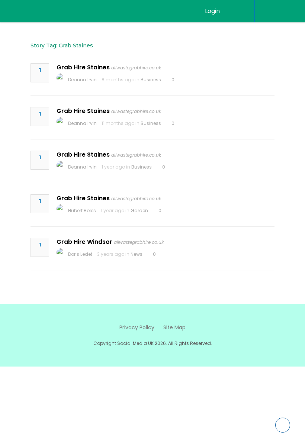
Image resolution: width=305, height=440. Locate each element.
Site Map (174, 327)
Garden (139, 210)
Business (151, 79)
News (136, 254)
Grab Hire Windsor (84, 242)
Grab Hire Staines (83, 67)
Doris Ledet (80, 254)
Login (212, 11)
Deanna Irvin (82, 79)
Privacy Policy (136, 327)
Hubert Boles (82, 210)
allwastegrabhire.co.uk (136, 68)
